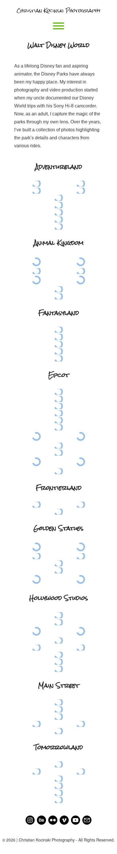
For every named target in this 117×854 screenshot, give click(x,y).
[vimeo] (64, 819)
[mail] (87, 819)
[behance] (41, 819)
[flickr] (53, 819)
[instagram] (30, 819)
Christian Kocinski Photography (58, 11)
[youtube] (75, 819)
